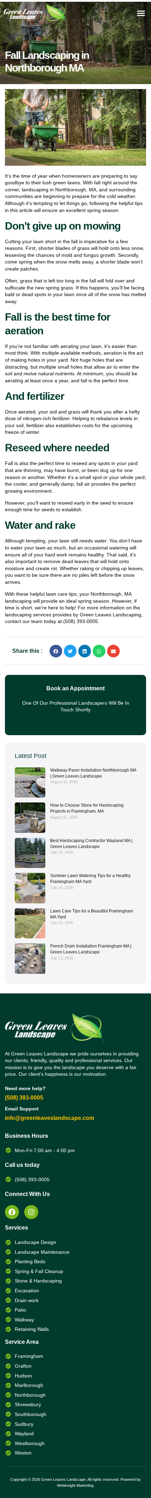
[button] (141, 13)
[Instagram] (31, 1212)
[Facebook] (12, 1212)
